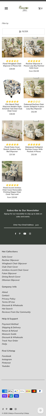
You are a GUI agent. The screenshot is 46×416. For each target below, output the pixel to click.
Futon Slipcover (9, 273)
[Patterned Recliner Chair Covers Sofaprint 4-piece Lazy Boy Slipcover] (34, 88)
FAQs (4, 344)
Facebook (6, 356)
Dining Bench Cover (11, 276)
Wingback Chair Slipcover (14, 263)
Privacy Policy (8, 298)
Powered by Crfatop (21, 413)
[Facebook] (15, 234)
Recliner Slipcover (10, 260)
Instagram (7, 359)
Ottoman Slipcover (11, 280)
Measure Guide (9, 334)
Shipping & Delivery (11, 327)
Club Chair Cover (10, 266)
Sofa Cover (7, 256)
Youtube (6, 366)
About (5, 292)
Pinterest (6, 362)
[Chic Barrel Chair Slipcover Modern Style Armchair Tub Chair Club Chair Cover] (12, 88)
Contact (5, 295)
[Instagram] (30, 234)
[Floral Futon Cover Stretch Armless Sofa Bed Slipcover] (12, 130)
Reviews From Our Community (16, 312)
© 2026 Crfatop (7, 413)
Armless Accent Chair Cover (15, 270)
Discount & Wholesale (12, 305)
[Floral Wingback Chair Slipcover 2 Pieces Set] (12, 47)
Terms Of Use (8, 302)
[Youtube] (25, 234)
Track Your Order (10, 340)
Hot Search (7, 308)
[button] (12, 61)
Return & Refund (10, 330)
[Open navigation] (6, 8)
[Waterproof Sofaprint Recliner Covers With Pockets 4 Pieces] (34, 130)
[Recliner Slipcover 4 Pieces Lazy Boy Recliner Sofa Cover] (34, 47)
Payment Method (10, 324)
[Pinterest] (19, 234)
